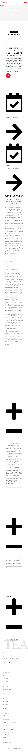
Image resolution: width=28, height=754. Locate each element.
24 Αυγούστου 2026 (7, 681)
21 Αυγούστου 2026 (7, 689)
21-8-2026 (5, 686)
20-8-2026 (5, 693)
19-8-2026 (5, 701)
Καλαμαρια (8, 114)
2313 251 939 (8, 715)
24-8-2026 (5, 678)
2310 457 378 (8, 725)
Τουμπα (7, 165)
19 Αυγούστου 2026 (7, 704)
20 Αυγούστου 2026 (7, 696)
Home (5, 14)
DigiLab (14, 749)
